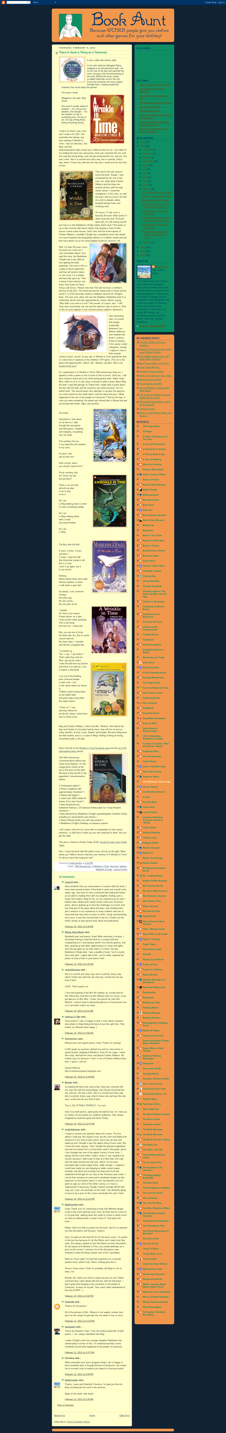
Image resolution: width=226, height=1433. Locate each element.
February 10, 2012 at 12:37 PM (79, 1124)
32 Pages (147, 431)
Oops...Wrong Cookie (154, 929)
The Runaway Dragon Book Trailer (155, 103)
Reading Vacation (152, 1018)
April (145, 181)
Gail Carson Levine (152, 693)
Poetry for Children (152, 970)
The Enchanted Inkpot (149, 107)
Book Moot (148, 505)
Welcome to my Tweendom (156, 1292)
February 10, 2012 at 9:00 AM (79, 1033)
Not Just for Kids (151, 911)
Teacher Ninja (150, 1099)
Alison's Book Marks (153, 469)
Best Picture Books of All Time (154, 363)
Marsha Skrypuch (152, 848)
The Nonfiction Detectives (156, 1221)
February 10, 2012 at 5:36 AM (79, 926)
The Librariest (150, 1198)
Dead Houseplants (152, 645)
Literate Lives (150, 838)
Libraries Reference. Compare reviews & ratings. (153, 820)
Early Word (148, 662)
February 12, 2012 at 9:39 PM (79, 1374)
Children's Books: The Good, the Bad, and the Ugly (154, 594)
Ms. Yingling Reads (153, 876)
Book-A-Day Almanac (153, 520)
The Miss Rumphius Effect (156, 1208)
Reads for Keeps (151, 1030)
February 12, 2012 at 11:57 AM (79, 1352)
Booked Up (148, 525)
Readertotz (148, 997)
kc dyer (146, 797)
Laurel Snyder (150, 812)
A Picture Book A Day (154, 454)
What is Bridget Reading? (156, 1297)
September (148, 161)
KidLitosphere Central (149, 111)
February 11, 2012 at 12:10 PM (79, 1321)
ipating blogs (70, 751)
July (145, 169)
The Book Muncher (152, 1134)
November (148, 153)
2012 (142, 146)
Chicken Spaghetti (152, 586)
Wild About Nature (152, 1307)
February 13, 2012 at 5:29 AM (79, 1399)
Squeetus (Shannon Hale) (156, 1079)
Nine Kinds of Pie (152, 901)
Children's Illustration (154, 602)
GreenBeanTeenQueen (154, 718)
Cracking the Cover (152, 622)
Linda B (69, 882)
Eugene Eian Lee (67, 366)
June (145, 173)
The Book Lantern (152, 1124)
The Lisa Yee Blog (152, 1203)
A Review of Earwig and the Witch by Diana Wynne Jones (155, 235)
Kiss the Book (150, 802)
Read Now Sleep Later (154, 987)
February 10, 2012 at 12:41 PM (79, 1199)
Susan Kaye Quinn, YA (154, 1094)
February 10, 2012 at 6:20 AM (79, 964)
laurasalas (70, 1327)
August (146, 165)
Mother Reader (150, 863)
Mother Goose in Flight (150, 380)
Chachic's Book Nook (154, 566)
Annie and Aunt (151, 480)
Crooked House (150, 634)
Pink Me (147, 954)
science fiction (120, 869)
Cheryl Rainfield (151, 581)
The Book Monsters (153, 1129)
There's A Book (150, 1249)
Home (92, 1415)
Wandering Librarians (154, 1274)
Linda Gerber (149, 827)
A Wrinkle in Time (100, 866)
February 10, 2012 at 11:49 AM (79, 1077)
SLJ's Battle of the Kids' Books (157, 192)
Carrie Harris (149, 561)
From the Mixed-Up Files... (156, 688)
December (148, 149)
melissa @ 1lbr (72, 1017)
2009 (142, 255)
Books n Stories (151, 546)
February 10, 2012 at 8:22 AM (79, 1011)
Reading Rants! (150, 1008)
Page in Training (151, 939)
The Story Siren (151, 1239)
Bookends (148, 530)
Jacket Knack (149, 761)
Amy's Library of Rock (154, 474)
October (147, 157)
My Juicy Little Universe (155, 891)
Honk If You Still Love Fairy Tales (155, 376)
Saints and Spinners (153, 1036)
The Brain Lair (150, 1145)
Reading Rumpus (151, 1013)
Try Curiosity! (150, 1259)
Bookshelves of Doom (154, 551)
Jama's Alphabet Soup (154, 766)
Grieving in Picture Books (151, 371)
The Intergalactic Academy (156, 1188)
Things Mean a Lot (152, 1254)
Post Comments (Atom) (78, 1422)
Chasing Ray (149, 576)
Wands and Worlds (152, 1279)
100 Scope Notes (151, 426)
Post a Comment (65, 1405)
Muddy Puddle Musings (155, 881)
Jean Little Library (152, 772)
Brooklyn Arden (151, 556)
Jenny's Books (150, 787)
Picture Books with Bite (150, 384)
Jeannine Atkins (151, 777)
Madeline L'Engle (104, 869)
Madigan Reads (150, 843)
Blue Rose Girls (151, 500)
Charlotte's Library (152, 571)
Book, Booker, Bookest (154, 515)
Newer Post (59, 1415)
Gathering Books (151, 698)
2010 (142, 251)
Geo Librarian (150, 703)
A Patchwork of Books (154, 449)
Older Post (124, 1415)
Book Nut (147, 510)
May (145, 177)
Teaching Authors (152, 1104)
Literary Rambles (151, 832)
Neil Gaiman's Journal (154, 896)
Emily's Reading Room (154, 673)
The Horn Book (150, 1183)
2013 (142, 142)
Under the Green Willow (155, 1264)
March (146, 185)
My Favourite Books (153, 886)
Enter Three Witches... (150, 367)
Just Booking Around (154, 792)
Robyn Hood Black (74, 932)
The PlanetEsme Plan (154, 1226)
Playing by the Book (153, 959)
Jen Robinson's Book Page (156, 782)
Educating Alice (151, 667)
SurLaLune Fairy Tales (154, 1089)
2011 (142, 247)
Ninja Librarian (150, 906)
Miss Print (148, 853)
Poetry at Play (150, 964)
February (147, 189)
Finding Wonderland (153, 678)
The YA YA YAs (150, 1244)
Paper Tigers (149, 944)
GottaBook (148, 708)
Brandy (68, 1082)
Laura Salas (149, 807)
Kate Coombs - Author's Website (154, 85)
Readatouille (149, 992)
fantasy (123, 866)
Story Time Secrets (152, 1084)
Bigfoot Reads (150, 490)
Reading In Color (151, 1002)
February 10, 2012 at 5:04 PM (79, 1296)
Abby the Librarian (152, 464)
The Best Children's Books (156, 1114)
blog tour (114, 866)
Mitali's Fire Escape (153, 858)
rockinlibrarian (72, 970)
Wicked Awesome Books (155, 1302)
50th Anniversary (83, 866)
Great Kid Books (151, 713)
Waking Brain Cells (152, 1269)
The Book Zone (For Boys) (156, 1140)
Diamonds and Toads (153, 657)
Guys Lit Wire (150, 723)
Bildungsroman (151, 495)
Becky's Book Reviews (154, 485)
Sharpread (148, 1063)
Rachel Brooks (150, 975)
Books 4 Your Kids (152, 535)
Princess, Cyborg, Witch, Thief (156, 196)
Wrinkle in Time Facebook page (94, 748)
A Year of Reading (152, 459)
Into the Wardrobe (152, 756)
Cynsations (148, 640)
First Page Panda (151, 683)
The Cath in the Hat (152, 1150)
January (147, 242)
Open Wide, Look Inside (155, 934)
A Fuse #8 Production (154, 444)
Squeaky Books (151, 1074)
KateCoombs (71, 1205)
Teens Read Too (151, 1109)
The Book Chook (151, 1119)
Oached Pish (149, 916)
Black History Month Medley (155, 200)
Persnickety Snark (152, 949)
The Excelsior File (152, 1162)
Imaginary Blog (150, 751)
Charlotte (69, 1302)
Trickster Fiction (147, 409)
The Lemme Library (153, 1193)
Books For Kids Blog (153, 540)
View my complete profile (152, 326)
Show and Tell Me (152, 1069)
